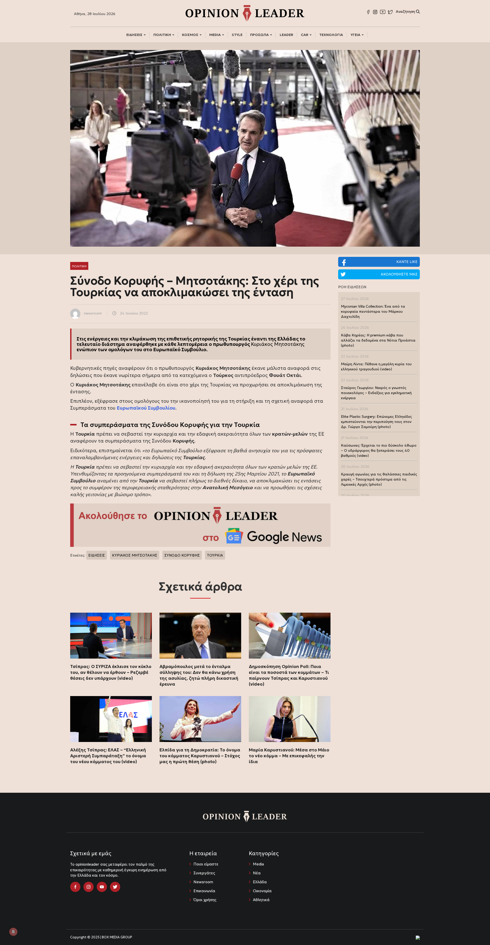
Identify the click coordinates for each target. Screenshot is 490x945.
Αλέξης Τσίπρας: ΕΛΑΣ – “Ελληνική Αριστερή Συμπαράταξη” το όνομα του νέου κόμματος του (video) (108, 755)
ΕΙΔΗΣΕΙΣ (134, 34)
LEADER (286, 34)
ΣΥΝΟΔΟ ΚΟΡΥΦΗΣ (182, 555)
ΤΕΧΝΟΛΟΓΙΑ (331, 34)
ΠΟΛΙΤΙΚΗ (162, 34)
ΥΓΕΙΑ (356, 34)
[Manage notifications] (13, 932)
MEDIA (215, 34)
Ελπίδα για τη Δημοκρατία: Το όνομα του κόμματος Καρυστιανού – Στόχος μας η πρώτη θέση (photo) (200, 755)
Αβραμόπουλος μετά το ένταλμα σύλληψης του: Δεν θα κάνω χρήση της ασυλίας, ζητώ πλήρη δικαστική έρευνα (199, 675)
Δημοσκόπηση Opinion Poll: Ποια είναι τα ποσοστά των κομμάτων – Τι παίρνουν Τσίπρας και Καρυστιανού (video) (289, 675)
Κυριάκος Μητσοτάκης (277, 344)
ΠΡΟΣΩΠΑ (260, 34)
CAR (305, 34)
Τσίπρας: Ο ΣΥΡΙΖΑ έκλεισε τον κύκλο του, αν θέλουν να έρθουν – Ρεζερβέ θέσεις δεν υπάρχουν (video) (110, 672)
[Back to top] (474, 929)
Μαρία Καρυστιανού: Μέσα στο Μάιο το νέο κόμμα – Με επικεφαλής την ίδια (289, 755)
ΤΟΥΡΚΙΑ (215, 555)
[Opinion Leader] (245, 12)
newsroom (93, 313)
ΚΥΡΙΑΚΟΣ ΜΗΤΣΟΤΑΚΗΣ (134, 555)
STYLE (237, 34)
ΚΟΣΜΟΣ (190, 34)
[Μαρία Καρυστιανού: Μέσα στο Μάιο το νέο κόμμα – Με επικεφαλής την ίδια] (289, 719)
